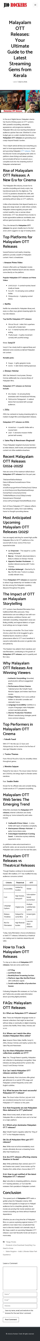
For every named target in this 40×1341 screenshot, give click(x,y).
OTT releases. (26, 151)
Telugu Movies (11, 1242)
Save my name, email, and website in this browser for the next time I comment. (19, 1312)
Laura (15, 81)
